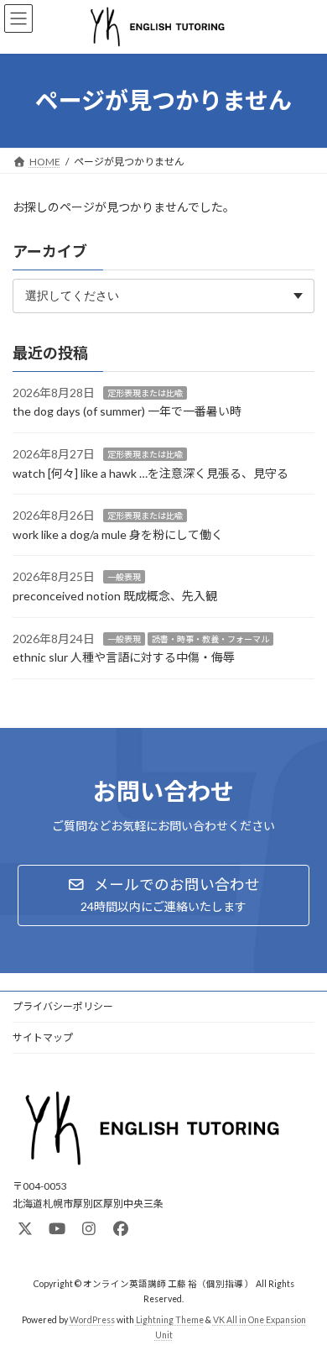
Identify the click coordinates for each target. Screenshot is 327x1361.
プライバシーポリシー (63, 1006)
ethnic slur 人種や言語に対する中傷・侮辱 (124, 657)
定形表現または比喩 (145, 393)
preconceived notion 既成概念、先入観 (115, 596)
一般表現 (124, 577)
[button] (163, 895)
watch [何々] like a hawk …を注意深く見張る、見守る (150, 472)
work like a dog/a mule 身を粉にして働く (118, 534)
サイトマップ (43, 1037)
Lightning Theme (170, 1320)
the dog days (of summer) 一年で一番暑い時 (127, 411)
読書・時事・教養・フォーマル (210, 638)
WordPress (92, 1320)
